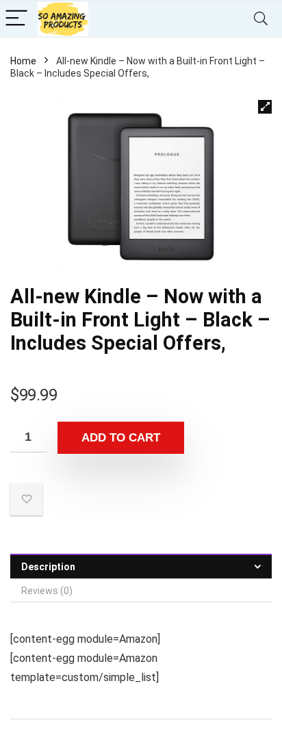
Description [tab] (48, 566)
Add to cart (120, 437)
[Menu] (16, 19)
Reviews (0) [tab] (47, 590)
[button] (265, 107)
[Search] (260, 19)
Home (23, 60)
